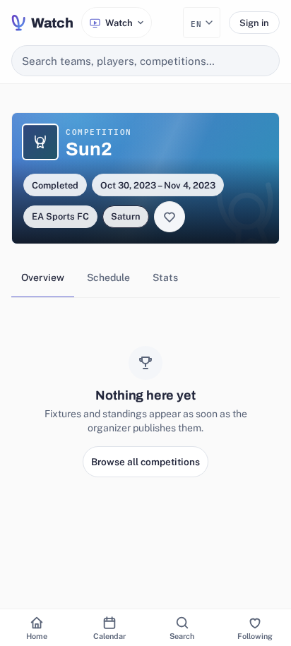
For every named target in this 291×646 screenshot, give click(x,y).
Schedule (108, 277)
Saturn (126, 216)
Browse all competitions (145, 461)
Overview (42, 277)
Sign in (254, 23)
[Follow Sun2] (169, 216)
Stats (165, 277)
